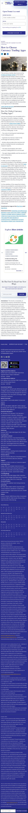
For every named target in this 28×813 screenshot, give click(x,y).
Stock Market (11, 466)
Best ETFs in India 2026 (16, 479)
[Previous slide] (2, 252)
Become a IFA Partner (6, 458)
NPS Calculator (15, 426)
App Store (4, 208)
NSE (4, 487)
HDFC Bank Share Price (6, 438)
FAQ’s (8, 462)
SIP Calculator (4, 413)
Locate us (13, 462)
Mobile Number (7, 15)
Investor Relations (5, 488)
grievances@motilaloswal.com (8, 635)
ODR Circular (14, 498)
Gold (8, 470)
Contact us (4, 462)
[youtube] (6, 357)
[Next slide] (26, 252)
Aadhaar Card (12, 483)
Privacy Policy (21, 498)
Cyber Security (4, 500)
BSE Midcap (3, 407)
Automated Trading (18, 471)
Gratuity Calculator (6, 423)
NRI (11, 470)
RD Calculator (19, 413)
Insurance (10, 396)
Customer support (21, 462)
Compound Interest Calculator (8, 415)
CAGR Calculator (22, 417)
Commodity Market (13, 400)
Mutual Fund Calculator (7, 419)
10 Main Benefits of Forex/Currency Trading (10, 218)
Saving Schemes (21, 483)
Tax (2, 483)
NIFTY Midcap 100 (19, 407)
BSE (2, 487)
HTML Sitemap (12, 500)
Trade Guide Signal (13, 432)
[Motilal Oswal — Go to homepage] (7, 3)
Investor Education (5, 490)
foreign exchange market (8, 75)
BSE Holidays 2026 (15, 475)
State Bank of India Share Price (8, 439)
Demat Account (19, 466)
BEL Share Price (4, 447)
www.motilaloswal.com (12, 802)
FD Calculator (12, 413)
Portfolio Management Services (18, 392)
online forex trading (14, 123)
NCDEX (10, 487)
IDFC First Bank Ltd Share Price (11, 441)
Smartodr (3, 498)
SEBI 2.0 (8, 498)
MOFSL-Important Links (18, 487)
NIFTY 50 (3, 406)
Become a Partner (5, 456)
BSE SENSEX (8, 406)
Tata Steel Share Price (18, 438)
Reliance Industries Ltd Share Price (16, 445)
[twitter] (4, 357)
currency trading (6, 189)
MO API (20, 432)
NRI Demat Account (22, 389)
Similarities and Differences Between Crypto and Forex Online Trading (14, 211)
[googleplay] (14, 366)
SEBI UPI (19, 4)
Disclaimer (13, 488)
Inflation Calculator (5, 426)
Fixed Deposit (4, 394)
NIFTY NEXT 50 (10, 407)
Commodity (16, 470)
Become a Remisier (17, 458)
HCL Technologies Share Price (11, 443)
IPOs (12, 468)
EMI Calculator (17, 419)
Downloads (23, 496)
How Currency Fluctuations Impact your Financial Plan (12, 220)
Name (4, 21)
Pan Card (6, 483)
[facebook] (2, 357)
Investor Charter (5, 496)
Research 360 (4, 432)
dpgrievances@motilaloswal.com (9, 637)
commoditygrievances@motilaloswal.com (11, 674)
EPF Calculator (10, 421)
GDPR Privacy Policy (15, 496)
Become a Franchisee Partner (18, 456)
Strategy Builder (5, 434)
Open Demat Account (19, 1)
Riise (24, 432)
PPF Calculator (15, 423)
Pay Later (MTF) (12, 394)
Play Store (19, 206)
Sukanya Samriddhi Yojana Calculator (16, 424)
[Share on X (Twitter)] (5, 54)
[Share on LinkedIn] (2, 54)
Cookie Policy (20, 488)
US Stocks (18, 391)
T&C (20, 27)
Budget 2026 (4, 466)
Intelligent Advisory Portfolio (8, 391)
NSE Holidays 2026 (5, 475)
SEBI (7, 487)
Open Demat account (7, 106)
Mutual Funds (13, 389)
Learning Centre (14, 451)
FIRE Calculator (10, 428)
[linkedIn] (9, 357)
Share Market (4, 400)
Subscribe (21, 294)
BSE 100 (5, 409)
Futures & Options (5, 468)
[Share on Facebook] (8, 54)
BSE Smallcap (21, 406)
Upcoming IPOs (4, 389)
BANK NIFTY (15, 406)
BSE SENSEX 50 (11, 409)
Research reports (5, 451)
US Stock (23, 468)
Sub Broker (3, 470)
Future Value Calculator (21, 421)
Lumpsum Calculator (12, 417)
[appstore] (14, 362)
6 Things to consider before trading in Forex (13, 213)
